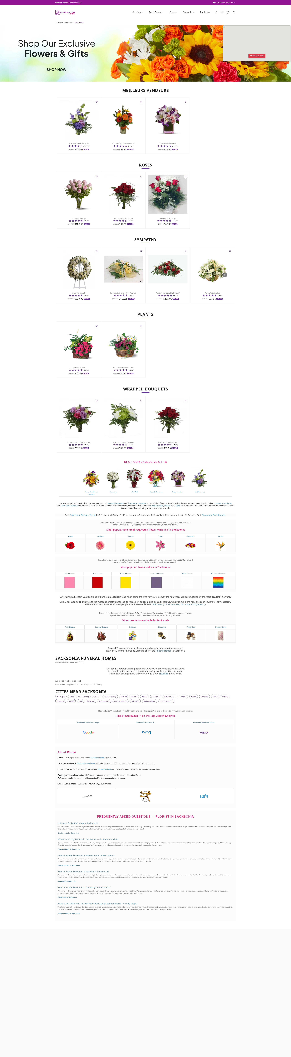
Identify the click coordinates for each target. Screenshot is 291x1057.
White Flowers (187, 574)
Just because (172, 604)
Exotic (220, 536)
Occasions (136, 12)
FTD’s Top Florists (97, 758)
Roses (167, 506)
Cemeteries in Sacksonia (67, 897)
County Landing (110, 696)
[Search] (216, 12)
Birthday (228, 503)
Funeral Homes (164, 651)
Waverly (225, 696)
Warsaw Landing (120, 701)
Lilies (160, 536)
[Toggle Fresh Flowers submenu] (162, 12)
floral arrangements (137, 503)
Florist (68, 22)
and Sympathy (198, 604)
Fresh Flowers (155, 12)
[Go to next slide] (224, 275)
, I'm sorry (185, 604)
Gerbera (100, 536)
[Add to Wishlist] (97, 102)
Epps (81, 701)
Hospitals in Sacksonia (66, 881)
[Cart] (228, 12)
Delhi (72, 696)
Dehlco (183, 696)
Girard (71, 701)
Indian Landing (149, 701)
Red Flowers (97, 574)
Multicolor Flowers (218, 574)
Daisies (130, 536)
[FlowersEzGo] (65, 12)
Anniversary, (159, 604)
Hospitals (163, 673)
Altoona (134, 696)
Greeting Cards (220, 627)
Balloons (132, 627)
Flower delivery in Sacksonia (69, 849)
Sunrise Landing (166, 701)
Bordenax (90, 701)
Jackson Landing (170, 696)
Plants (172, 12)
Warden (96, 696)
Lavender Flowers (156, 574)
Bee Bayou (61, 696)
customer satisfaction (213, 515)
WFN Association (105, 769)
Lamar (215, 696)
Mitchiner (204, 696)
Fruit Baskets (70, 627)
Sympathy (187, 12)
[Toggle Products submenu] (209, 12)
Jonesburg (155, 696)
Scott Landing (83, 696)
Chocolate (162, 627)
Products (204, 12)
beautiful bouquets (115, 503)
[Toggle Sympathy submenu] (193, 12)
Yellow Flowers (125, 574)
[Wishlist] (222, 12)
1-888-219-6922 (75, 2)
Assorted (190, 536)
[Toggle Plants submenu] (176, 12)
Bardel (193, 696)
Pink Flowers (69, 574)
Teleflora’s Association (86, 764)
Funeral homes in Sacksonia (69, 865)
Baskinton (61, 701)
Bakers (144, 696)
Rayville (124, 696)
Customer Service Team (83, 515)
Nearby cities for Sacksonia (68, 833)
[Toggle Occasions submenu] (142, 12)
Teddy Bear (191, 627)
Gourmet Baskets (101, 627)
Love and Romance (70, 506)
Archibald (135, 701)
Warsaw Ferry (104, 701)
